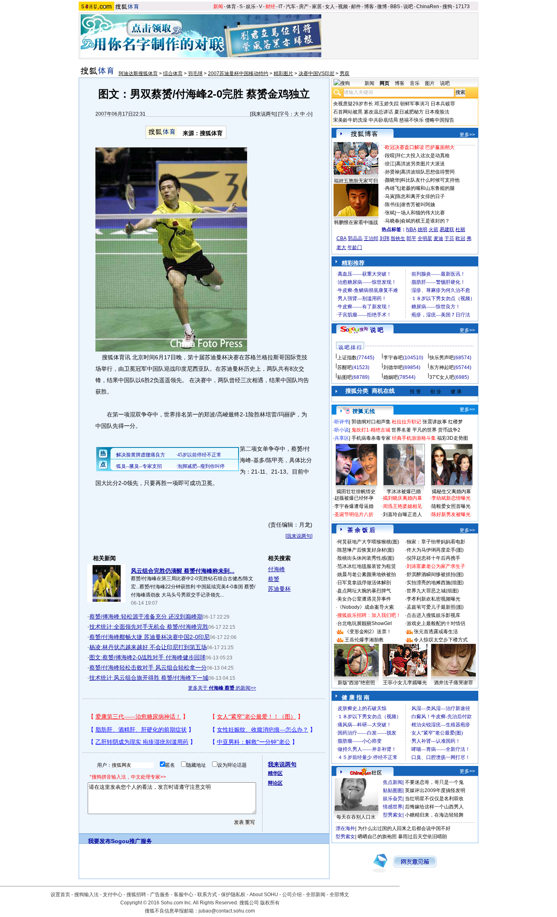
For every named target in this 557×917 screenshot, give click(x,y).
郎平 (411, 238)
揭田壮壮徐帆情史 (356, 491)
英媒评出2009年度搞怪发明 (435, 790)
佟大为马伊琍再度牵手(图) (435, 550)
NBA (411, 229)
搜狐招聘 (136, 894)
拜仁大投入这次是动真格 (423, 155)
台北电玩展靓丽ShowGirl (364, 623)
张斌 (390, 213)
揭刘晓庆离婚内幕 (402, 498)
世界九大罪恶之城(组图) (433, 591)
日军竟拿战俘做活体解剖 (364, 582)
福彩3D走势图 (452, 438)
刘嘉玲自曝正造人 (402, 514)
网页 (384, 83)
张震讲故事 (434, 422)
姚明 (422, 229)
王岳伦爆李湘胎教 (364, 640)
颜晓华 (392, 180)
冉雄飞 (392, 188)
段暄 (390, 155)
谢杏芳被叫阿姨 (418, 204)
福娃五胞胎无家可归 (356, 181)
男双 (344, 73)
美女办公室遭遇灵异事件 (364, 599)
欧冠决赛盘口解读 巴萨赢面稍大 (420, 147)
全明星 (425, 238)
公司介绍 (292, 894)
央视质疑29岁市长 (353, 104)
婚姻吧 (390, 377)
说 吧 (376, 330)
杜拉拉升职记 (406, 422)
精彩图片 (283, 73)
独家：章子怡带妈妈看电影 (436, 542)
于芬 (449, 238)
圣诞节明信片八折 (354, 514)
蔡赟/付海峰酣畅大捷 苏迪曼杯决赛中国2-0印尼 (149, 637)
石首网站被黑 (347, 112)
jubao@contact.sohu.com (227, 911)
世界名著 (401, 430)
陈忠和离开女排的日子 (420, 196)
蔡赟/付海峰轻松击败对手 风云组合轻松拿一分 (148, 667)
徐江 (390, 164)
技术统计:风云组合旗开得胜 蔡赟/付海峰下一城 (148, 677)
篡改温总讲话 (378, 112)
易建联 (447, 229)
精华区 (275, 773)
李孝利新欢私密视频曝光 (433, 599)
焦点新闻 (392, 782)
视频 (343, 6)
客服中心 (183, 894)
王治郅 (371, 238)
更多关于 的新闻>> (222, 688)
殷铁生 (398, 238)
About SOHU (264, 894)
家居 (317, 6)
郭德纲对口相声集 (371, 422)
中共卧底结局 (383, 120)
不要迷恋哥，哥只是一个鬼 (434, 782)
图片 (430, 83)
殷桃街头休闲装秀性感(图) (365, 558)
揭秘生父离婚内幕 (451, 491)
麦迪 (438, 238)
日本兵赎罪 (443, 104)
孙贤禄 (392, 172)
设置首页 (60, 894)
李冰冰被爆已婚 (404, 491)
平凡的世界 (424, 430)
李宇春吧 (393, 358)
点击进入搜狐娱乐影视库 (433, 615)
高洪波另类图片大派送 (420, 164)
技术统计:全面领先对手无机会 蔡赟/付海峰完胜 (148, 626)
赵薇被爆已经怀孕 (354, 498)
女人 (330, 6)
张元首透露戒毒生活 (436, 631)
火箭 (433, 229)
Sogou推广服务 (131, 841)
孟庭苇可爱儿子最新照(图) (435, 607)
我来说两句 (263, 114)
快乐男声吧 (441, 358)
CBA (341, 238)
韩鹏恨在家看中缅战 (356, 222)
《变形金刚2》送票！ (368, 631)
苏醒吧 (344, 367)
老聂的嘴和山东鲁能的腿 (428, 188)
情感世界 (392, 807)
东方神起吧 (441, 367)
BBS (395, 6)
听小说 (341, 430)
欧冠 (460, 238)
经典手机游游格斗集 (414, 438)
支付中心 (112, 894)
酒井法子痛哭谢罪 (453, 683)
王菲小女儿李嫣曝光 (405, 683)
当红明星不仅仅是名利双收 (434, 798)
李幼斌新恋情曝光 (451, 498)
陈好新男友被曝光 (451, 514)
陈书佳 (392, 204)
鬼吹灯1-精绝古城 (370, 430)
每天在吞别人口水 (356, 817)
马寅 (390, 196)
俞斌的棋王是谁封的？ (425, 221)
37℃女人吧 (441, 377)
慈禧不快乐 (411, 120)
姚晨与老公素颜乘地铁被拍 (366, 574)
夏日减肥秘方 (409, 112)
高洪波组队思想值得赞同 (428, 172)
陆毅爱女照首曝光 (451, 506)
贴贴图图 (392, 790)
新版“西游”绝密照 (356, 683)
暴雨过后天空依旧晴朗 (422, 836)
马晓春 (392, 221)
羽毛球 (195, 73)
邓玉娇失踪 (386, 104)
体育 (231, 6)
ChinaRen (427, 6)
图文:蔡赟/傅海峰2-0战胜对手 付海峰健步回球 (147, 657)
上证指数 (347, 358)
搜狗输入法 (86, 894)
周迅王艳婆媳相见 (402, 506)
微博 (382, 6)
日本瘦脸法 (437, 112)
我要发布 (99, 841)
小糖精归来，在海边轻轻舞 (434, 815)
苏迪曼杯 (279, 588)
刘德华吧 (393, 367)
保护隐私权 (233, 894)
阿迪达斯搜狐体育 (138, 73)
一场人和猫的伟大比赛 (420, 213)
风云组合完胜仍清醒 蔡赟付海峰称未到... (182, 571)
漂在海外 (345, 828)
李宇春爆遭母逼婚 (354, 506)
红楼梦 (455, 422)
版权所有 (270, 903)
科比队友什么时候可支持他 (430, 180)
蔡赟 (273, 579)
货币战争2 (449, 430)
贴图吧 (344, 377)
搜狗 (447, 6)
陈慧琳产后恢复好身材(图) (365, 550)
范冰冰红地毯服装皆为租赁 (366, 566)
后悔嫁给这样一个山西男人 (434, 807)
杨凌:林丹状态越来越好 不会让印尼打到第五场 (148, 647)
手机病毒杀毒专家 (371, 438)
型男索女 (392, 815)
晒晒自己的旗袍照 (377, 836)
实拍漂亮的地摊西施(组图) (435, 582)
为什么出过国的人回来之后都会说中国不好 (404, 828)
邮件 (356, 6)
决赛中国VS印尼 (316, 73)
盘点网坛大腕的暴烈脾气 (364, 591)
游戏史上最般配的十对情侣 (436, 623)
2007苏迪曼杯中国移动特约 (238, 73)
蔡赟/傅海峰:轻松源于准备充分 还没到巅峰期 (146, 616)
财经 (270, 6)
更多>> (467, 135)
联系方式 (207, 894)
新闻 (218, 6)
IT (280, 6)
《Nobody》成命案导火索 (365, 607)
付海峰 (276, 569)
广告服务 (160, 894)
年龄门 (354, 247)
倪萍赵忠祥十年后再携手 (433, 558)
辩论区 (275, 783)
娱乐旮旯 (392, 798)
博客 (369, 6)
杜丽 (460, 229)
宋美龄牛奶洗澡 (350, 120)
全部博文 (339, 894)
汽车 (291, 6)
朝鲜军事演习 (414, 104)
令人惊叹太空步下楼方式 (441, 640)
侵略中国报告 (439, 120)
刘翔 (384, 238)
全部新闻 (315, 894)
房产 (304, 6)
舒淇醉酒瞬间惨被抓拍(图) (435, 574)
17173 (462, 6)
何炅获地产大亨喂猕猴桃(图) (368, 542)
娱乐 (251, 6)
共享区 (341, 438)
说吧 (408, 6)
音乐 (415, 83)
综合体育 (173, 73)
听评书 (341, 422)
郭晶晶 (355, 238)
